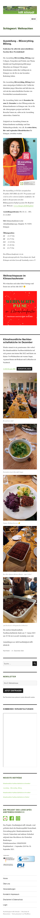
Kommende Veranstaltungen (18, 709)
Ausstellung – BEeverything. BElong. (12, 788)
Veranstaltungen (9, 889)
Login (5, 905)
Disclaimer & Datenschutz (13, 899)
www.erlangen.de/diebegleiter (23, 205)
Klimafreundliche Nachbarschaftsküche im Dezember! (16, 783)
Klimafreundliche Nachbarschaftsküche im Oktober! (16, 797)
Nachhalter (6, 651)
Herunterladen (24, 369)
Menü (33, 19)
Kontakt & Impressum (11, 894)
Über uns (6, 883)
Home (5, 878)
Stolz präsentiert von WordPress (21, 914)
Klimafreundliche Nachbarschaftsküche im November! (17, 792)
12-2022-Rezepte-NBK (9, 369)
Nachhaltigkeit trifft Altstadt (11, 911)
